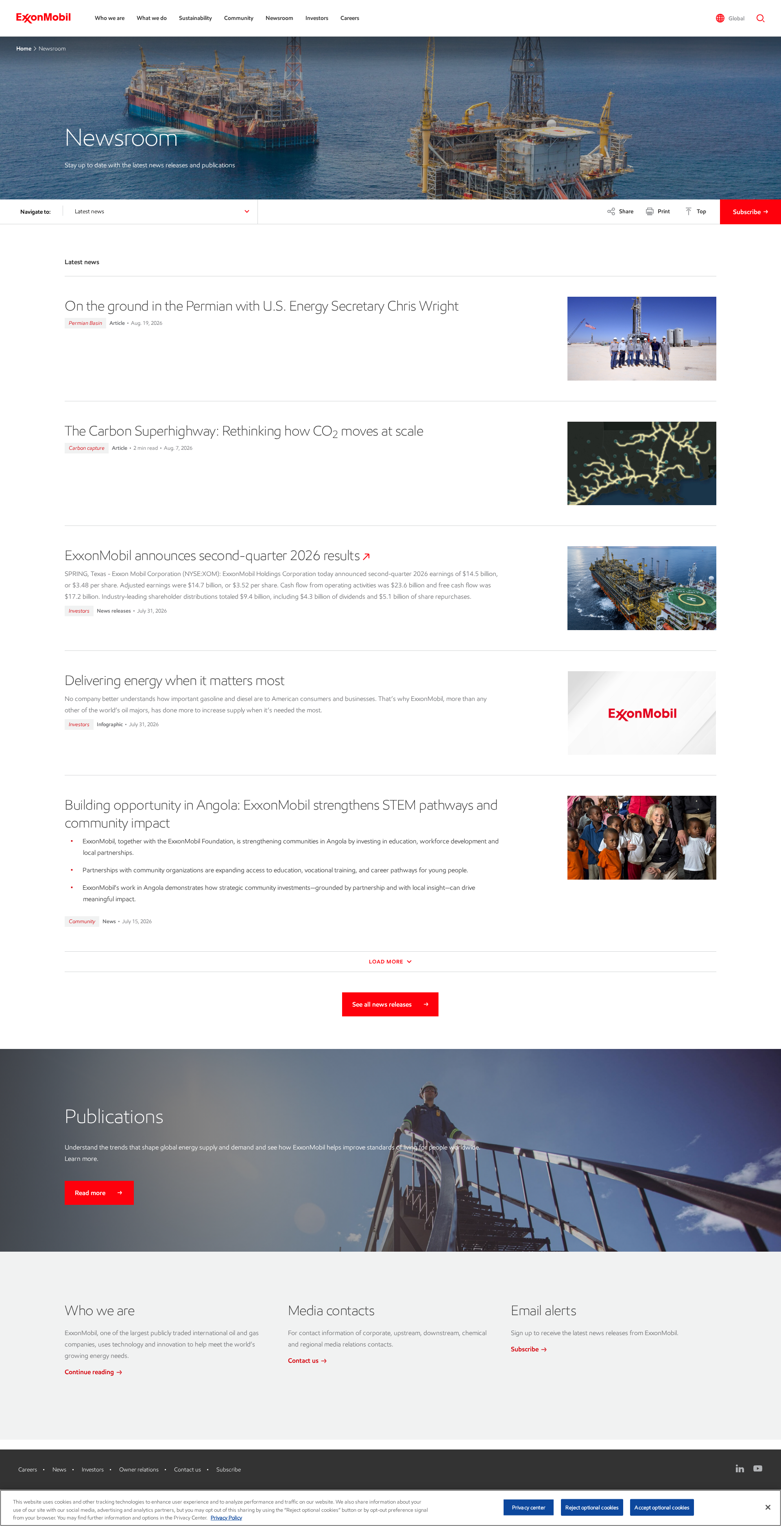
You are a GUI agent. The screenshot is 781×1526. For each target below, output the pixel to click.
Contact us (304, 1360)
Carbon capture (87, 448)
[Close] (768, 1507)
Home (23, 48)
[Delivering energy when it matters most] (641, 713)
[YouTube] (758, 1468)
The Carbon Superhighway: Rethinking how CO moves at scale (244, 430)
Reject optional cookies (592, 1507)
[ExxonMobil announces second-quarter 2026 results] (641, 588)
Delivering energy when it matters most (174, 680)
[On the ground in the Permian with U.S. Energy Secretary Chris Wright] (641, 339)
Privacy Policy (226, 1518)
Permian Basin (85, 323)
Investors (316, 18)
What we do (152, 18)
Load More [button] (387, 962)
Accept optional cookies (662, 1507)
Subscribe (747, 212)
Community (238, 18)
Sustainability (195, 18)
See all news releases (382, 1004)
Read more (90, 1193)
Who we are (109, 18)
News (59, 1469)
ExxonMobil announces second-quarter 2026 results (212, 555)
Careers (349, 18)
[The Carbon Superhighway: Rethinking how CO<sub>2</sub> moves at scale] (641, 464)
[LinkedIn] (740, 1468)
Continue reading (90, 1372)
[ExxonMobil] (47, 18)
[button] (730, 18)
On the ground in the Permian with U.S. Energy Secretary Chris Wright (261, 305)
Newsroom (279, 18)
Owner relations (139, 1469)
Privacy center (528, 1507)
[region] (390, 1508)
